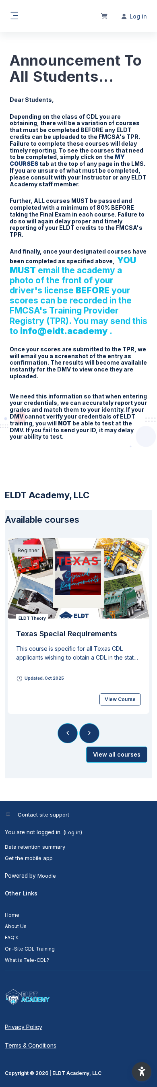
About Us (16, 926)
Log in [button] (138, 16)
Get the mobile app (29, 858)
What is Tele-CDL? (27, 960)
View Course (120, 699)
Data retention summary (35, 847)
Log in (73, 832)
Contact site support (43, 814)
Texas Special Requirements (66, 633)
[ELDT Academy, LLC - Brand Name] (78, 997)
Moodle (46, 875)
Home (12, 915)
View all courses (116, 754)
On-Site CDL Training (30, 949)
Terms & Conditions (30, 1045)
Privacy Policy (23, 1026)
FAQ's (12, 937)
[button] (141, 1071)
